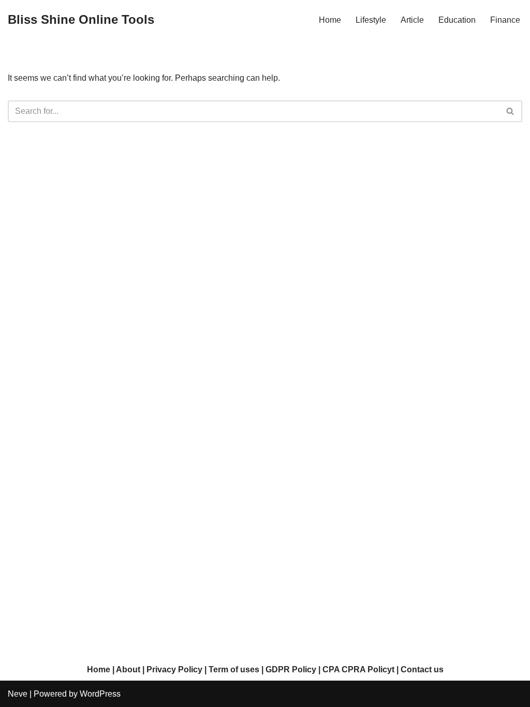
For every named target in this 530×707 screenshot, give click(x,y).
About (128, 669)
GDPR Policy (291, 669)
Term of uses (234, 669)
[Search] (510, 111)
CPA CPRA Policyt (358, 669)
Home (330, 20)
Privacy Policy (174, 669)
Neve (17, 693)
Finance (505, 20)
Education (457, 20)
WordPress (100, 693)
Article (412, 20)
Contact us (422, 669)
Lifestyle (371, 20)
